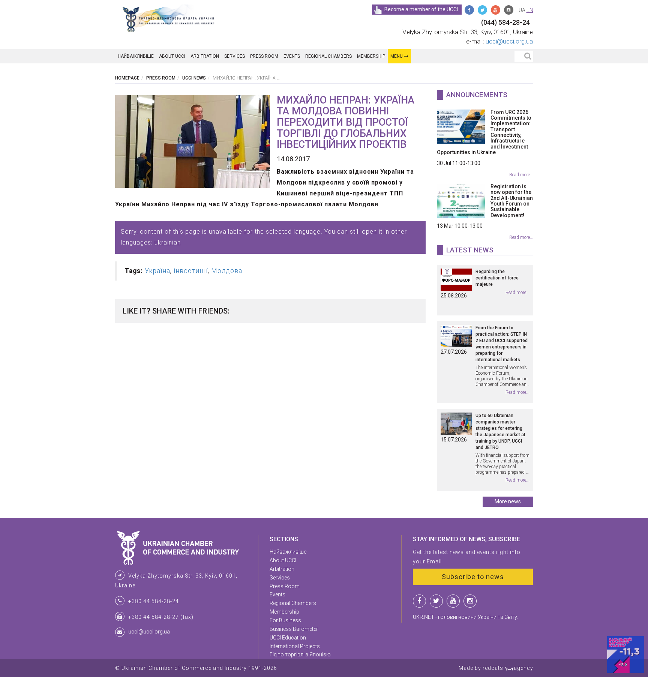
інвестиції (191, 271)
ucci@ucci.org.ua (509, 41)
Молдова (226, 271)
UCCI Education (288, 638)
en (529, 10)
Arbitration (204, 56)
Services (234, 56)
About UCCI (172, 56)
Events (292, 56)
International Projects (295, 646)
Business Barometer (294, 629)
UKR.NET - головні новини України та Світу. (465, 617)
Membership (371, 56)
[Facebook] (469, 10)
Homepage (127, 78)
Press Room (264, 56)
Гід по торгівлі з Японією (300, 654)
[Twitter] (482, 10)
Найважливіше (136, 56)
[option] (192, 141)
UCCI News (194, 78)
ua (522, 10)
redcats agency (508, 668)
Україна (157, 271)
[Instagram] (508, 10)
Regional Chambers (328, 56)
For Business (285, 620)
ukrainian (167, 242)
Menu (397, 56)
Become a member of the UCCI (421, 9)
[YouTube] (495, 10)
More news (508, 501)
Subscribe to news (473, 577)
